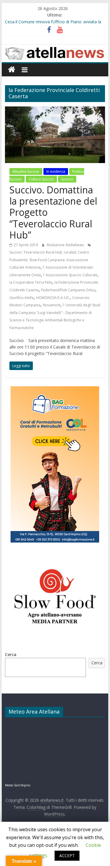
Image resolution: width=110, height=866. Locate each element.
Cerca (10, 654)
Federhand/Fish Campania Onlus (68, 289)
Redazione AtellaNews (66, 244)
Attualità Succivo (25, 171)
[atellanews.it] (55, 48)
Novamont (51, 305)
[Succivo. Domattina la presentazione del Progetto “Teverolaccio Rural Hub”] (55, 110)
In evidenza (55, 171)
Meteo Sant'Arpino (17, 785)
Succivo (67, 179)
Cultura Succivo (41, 179)
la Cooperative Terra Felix (30, 282)
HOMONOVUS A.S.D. (53, 297)
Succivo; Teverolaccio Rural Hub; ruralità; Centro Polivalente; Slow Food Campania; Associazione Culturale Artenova (49, 260)
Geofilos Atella (21, 297)
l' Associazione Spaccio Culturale (70, 274)
